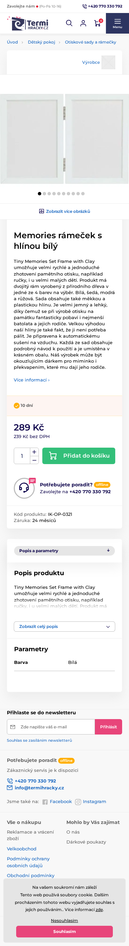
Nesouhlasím (64, 920)
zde (99, 909)
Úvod (12, 42)
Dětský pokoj (41, 42)
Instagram (94, 801)
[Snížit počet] (34, 460)
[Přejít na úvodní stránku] (27, 23)
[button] (69, 23)
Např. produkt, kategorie (50, 48)
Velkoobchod (21, 848)
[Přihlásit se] (83, 23)
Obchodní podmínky (30, 875)
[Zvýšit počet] (34, 452)
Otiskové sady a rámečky (90, 42)
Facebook (61, 801)
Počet (22, 456)
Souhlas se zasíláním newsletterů (39, 740)
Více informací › (32, 380)
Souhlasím (64, 931)
